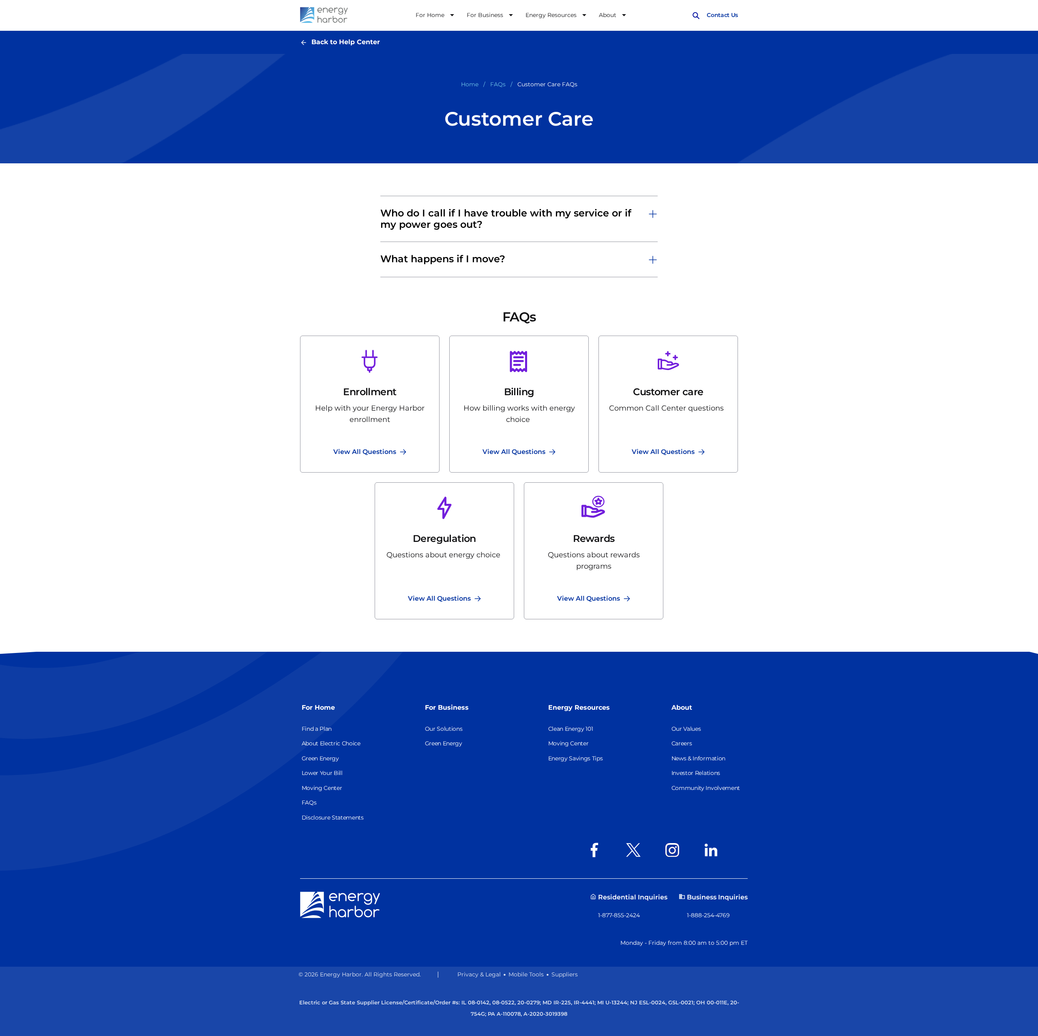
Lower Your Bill (322, 773)
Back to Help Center (345, 42)
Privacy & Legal (479, 974)
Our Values (686, 728)
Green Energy (320, 758)
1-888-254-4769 (708, 915)
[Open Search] (696, 15)
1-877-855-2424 (619, 915)
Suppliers (564, 974)
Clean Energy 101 (570, 728)
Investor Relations (695, 773)
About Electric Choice (331, 743)
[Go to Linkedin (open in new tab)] (713, 850)
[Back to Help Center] (305, 42)
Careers (681, 743)
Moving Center (322, 788)
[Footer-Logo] (340, 904)
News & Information (698, 758)
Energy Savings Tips (575, 758)
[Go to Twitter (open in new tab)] (635, 850)
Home (469, 84)
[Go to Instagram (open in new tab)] (674, 850)
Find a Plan (317, 728)
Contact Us (722, 15)
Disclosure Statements (333, 817)
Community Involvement (705, 788)
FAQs (498, 84)
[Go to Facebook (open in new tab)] (596, 850)
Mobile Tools (526, 974)
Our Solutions (444, 728)
